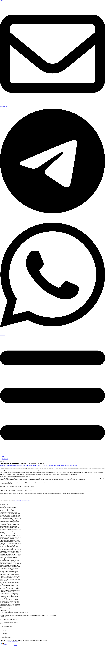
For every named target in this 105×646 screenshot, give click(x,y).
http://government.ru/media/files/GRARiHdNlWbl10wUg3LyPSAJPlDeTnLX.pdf (10, 641)
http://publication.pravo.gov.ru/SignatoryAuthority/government (22, 500)
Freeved (15, 645)
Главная (3, 456)
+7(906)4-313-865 (2, 335)
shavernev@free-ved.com (3, 106)
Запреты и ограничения (5, 459)
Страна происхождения (5, 458)
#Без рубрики (5, 644)
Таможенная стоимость (5, 457)
